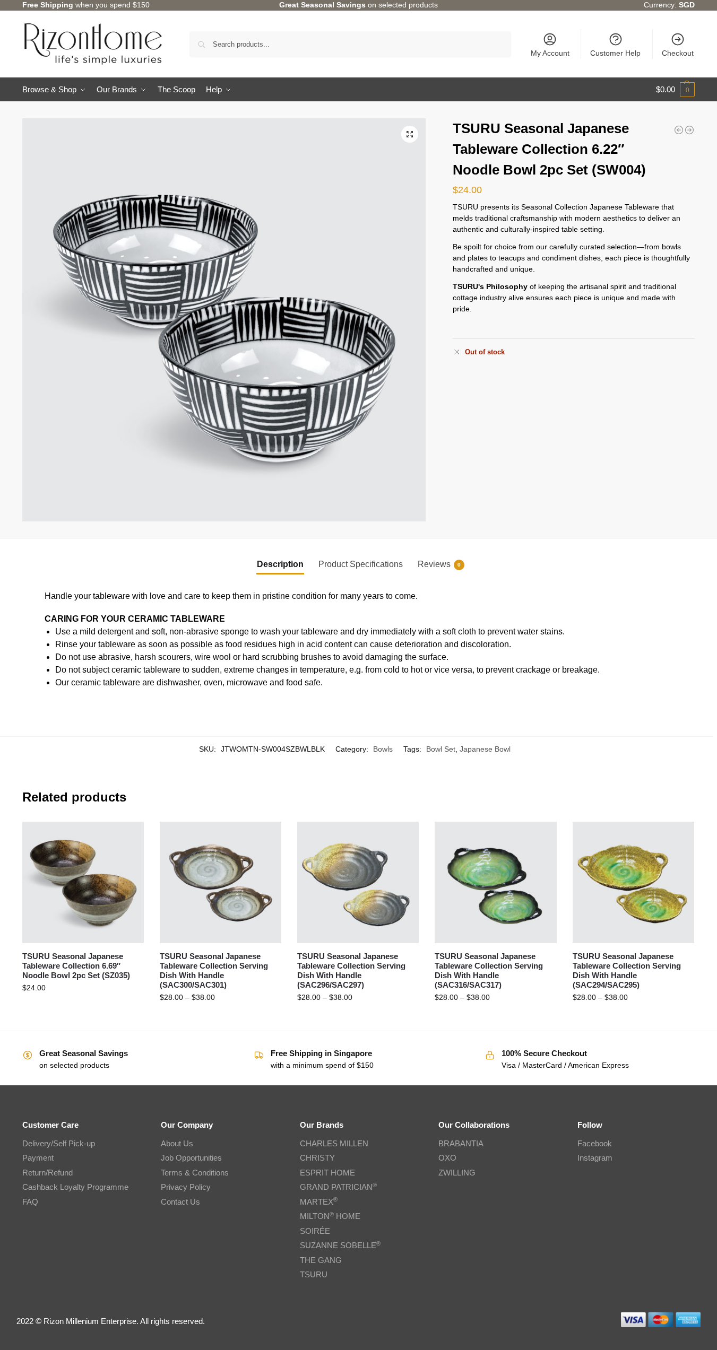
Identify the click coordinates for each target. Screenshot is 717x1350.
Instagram (594, 1157)
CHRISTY (317, 1157)
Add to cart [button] (83, 1010)
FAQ (30, 1201)
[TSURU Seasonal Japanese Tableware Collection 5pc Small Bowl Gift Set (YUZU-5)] (689, 130)
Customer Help (615, 53)
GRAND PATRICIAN (338, 1186)
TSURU (313, 1274)
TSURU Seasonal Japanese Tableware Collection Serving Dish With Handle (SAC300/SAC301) (214, 970)
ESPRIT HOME (327, 1172)
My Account (550, 53)
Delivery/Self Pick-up (58, 1143)
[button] (675, 89)
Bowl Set (440, 749)
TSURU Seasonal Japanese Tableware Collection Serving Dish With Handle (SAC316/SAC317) (489, 970)
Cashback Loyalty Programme (75, 1186)
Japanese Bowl (485, 749)
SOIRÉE (315, 1230)
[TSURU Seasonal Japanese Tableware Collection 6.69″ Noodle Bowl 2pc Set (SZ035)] (83, 882)
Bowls (383, 749)
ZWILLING (457, 1172)
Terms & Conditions (195, 1172)
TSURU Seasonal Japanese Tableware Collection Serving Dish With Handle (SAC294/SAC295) (627, 970)
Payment (38, 1157)
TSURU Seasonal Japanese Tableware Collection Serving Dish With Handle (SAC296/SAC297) (351, 970)
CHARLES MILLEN (334, 1143)
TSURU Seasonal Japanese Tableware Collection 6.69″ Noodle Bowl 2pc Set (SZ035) (76, 966)
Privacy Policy (186, 1186)
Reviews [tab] (439, 564)
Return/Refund (47, 1172)
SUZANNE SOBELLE (340, 1245)
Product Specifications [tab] (360, 564)
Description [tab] (280, 564)
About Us (177, 1143)
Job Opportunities (191, 1157)
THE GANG (321, 1260)
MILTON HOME (330, 1216)
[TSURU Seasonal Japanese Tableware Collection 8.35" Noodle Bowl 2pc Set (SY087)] (678, 130)
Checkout (678, 53)
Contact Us (180, 1201)
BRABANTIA (460, 1143)
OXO (447, 1157)
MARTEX (319, 1201)
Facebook (594, 1143)
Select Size (220, 1020)
